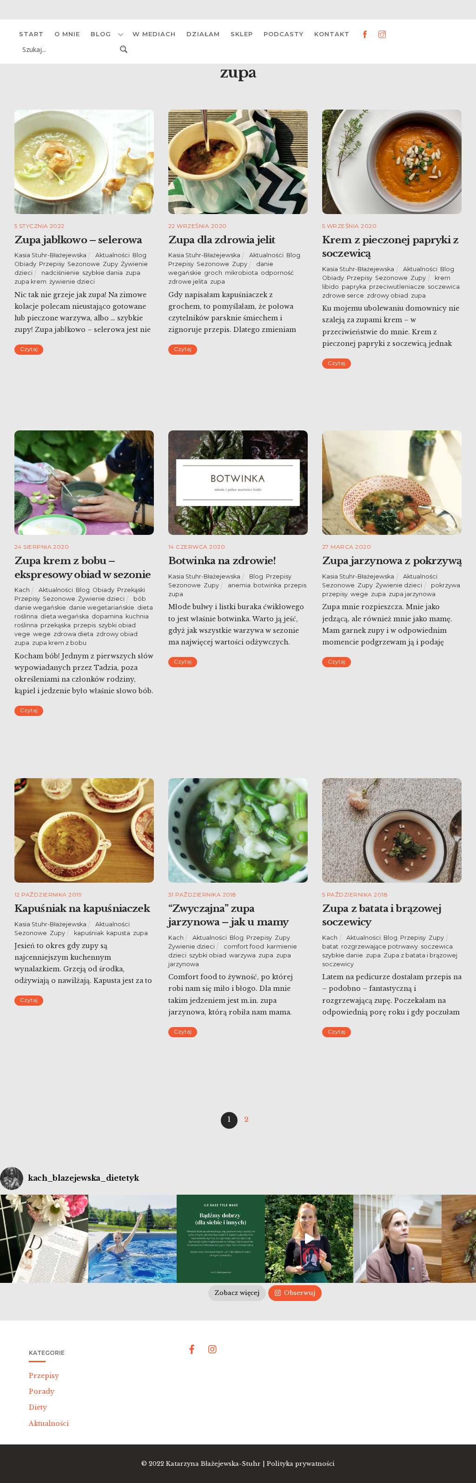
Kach (22, 589)
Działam (203, 34)
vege (22, 634)
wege (42, 634)
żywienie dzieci (72, 281)
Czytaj (29, 348)
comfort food (244, 946)
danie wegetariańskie (101, 607)
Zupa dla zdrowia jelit (222, 240)
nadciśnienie (60, 272)
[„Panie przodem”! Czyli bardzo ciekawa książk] (309, 1239)
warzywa (242, 955)
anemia (239, 585)
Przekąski (131, 589)
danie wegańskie (40, 607)
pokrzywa (445, 585)
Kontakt (332, 34)
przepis (84, 625)
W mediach (154, 34)
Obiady (25, 263)
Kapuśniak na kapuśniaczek (82, 909)
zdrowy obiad (387, 295)
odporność (277, 272)
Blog (101, 34)
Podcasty (284, 34)
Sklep (242, 34)
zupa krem (30, 281)
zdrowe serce (343, 295)
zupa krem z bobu (59, 642)
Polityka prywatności (301, 1464)
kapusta (118, 933)
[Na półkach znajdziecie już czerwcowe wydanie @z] (44, 1239)
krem (442, 277)
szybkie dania (102, 272)
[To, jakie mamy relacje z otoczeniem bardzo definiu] (221, 1239)
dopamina (107, 616)
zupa (133, 272)
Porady (41, 1391)
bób (139, 598)
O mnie (67, 34)
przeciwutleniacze (397, 286)
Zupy (110, 263)
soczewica (444, 286)
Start (31, 34)
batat (330, 946)
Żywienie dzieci (101, 598)
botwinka (267, 585)
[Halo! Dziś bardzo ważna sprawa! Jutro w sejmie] (132, 1239)
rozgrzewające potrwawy (379, 946)
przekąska (55, 625)
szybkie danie (342, 955)
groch (213, 272)
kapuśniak (89, 933)
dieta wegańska (64, 616)
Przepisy (52, 263)
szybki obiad (117, 625)
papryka (354, 286)
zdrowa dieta (73, 634)
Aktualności (112, 255)
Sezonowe (83, 263)
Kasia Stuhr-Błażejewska (50, 255)
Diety (38, 1407)
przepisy (335, 594)
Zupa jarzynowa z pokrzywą (392, 561)
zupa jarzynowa (412, 594)
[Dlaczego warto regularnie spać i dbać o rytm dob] (397, 1239)
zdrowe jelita (187, 281)
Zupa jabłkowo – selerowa (78, 240)
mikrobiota (241, 272)
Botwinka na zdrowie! (222, 561)
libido (330, 286)
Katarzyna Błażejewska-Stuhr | (216, 1464)
